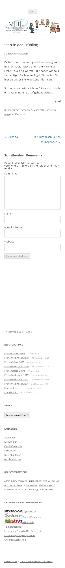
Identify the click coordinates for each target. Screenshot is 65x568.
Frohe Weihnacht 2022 (16, 379)
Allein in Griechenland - (16, 480)
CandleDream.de (13, 446)
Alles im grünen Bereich (40, 489)
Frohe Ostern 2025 (14, 362)
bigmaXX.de (10, 442)
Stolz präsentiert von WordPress (36, 561)
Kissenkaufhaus (12, 454)
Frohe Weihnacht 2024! (16, 366)
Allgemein (9, 437)
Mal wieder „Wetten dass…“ (40, 485)
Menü (32, 11)
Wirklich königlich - (14, 489)
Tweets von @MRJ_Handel (18, 331)
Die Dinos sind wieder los (45, 480)
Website (9, 241)
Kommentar (12, 173)
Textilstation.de (12, 526)
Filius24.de (10, 450)
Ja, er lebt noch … (13, 388)
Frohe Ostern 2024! (14, 370)
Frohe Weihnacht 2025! (16, 357)
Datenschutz (10, 561)
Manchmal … (11, 392)
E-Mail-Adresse (14, 227)
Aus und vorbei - (13, 485)
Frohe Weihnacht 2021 (16, 383)
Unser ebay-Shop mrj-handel (19, 535)
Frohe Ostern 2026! (14, 353)
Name (9, 213)
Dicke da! (11, 137)
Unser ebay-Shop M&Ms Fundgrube (23, 531)
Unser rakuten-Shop (15, 539)
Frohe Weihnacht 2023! (16, 375)
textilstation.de (12, 459)
